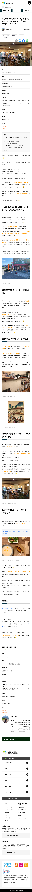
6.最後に (6, 150)
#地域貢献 (14, 35)
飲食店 (19, 815)
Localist (6, 812)
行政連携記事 (21, 807)
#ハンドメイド (6, 35)
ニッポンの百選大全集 (23, 818)
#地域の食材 (5, 37)
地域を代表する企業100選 (22, 803)
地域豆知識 (7, 818)
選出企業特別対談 (22, 810)
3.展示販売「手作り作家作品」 (11, 143)
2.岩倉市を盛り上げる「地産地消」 (12, 141)
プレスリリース (8, 807)
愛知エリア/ (7, 15)
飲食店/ (10, 15)
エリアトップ (6, 10)
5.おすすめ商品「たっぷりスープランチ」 (13, 148)
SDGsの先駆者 (21, 812)
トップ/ (3, 15)
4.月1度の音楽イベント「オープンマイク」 (14, 145)
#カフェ (21, 35)
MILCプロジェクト (8, 810)
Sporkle (6, 820)
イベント (6, 815)
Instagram (4, 128)
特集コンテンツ (8, 803)
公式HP (4, 126)
